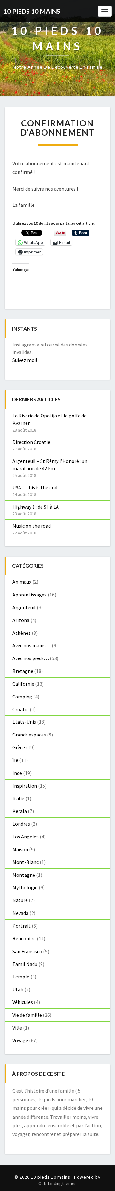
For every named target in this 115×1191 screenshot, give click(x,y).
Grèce (18, 747)
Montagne (23, 875)
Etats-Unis (24, 722)
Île (15, 760)
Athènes (21, 633)
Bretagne (22, 671)
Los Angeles (25, 836)
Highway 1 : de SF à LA (35, 506)
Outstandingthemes (57, 1183)
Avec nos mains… (31, 645)
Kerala (19, 811)
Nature (20, 900)
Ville (17, 1027)
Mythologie (25, 887)
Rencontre (24, 938)
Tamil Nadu (24, 964)
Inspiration (24, 785)
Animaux (21, 582)
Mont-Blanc (25, 862)
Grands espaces (29, 734)
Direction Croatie (31, 442)
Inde (17, 773)
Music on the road (31, 526)
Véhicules (22, 1002)
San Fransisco (27, 951)
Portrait (21, 925)
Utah (17, 989)
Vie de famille (27, 1015)
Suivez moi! (24, 360)
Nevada (20, 913)
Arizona (20, 620)
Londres (21, 824)
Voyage (20, 1040)
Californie (23, 684)
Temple (20, 976)
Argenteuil (24, 607)
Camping (22, 696)
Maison (20, 849)
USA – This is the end (34, 487)
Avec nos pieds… (30, 658)
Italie (18, 798)
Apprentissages (29, 594)
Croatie (20, 709)
